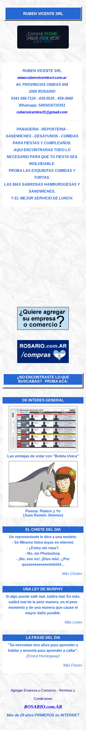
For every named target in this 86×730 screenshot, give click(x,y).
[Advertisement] (43, 250)
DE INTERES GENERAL (43, 400)
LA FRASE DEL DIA (43, 638)
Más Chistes (72, 574)
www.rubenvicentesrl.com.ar (42, 78)
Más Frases (72, 665)
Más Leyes (73, 622)
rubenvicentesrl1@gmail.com (42, 112)
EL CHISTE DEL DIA (43, 529)
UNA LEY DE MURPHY (43, 589)
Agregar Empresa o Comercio (33, 690)
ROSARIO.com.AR (43, 707)
